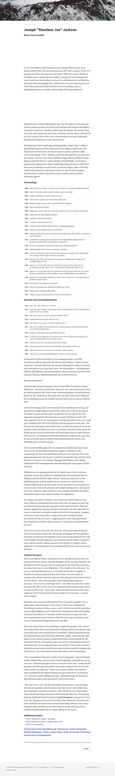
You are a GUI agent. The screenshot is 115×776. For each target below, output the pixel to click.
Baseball (46, 729)
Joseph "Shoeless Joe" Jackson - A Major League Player (44, 722)
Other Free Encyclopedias (34, 724)
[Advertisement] (57, 51)
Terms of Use (11, 770)
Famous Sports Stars (33, 729)
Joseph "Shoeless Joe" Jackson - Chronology (40, 719)
